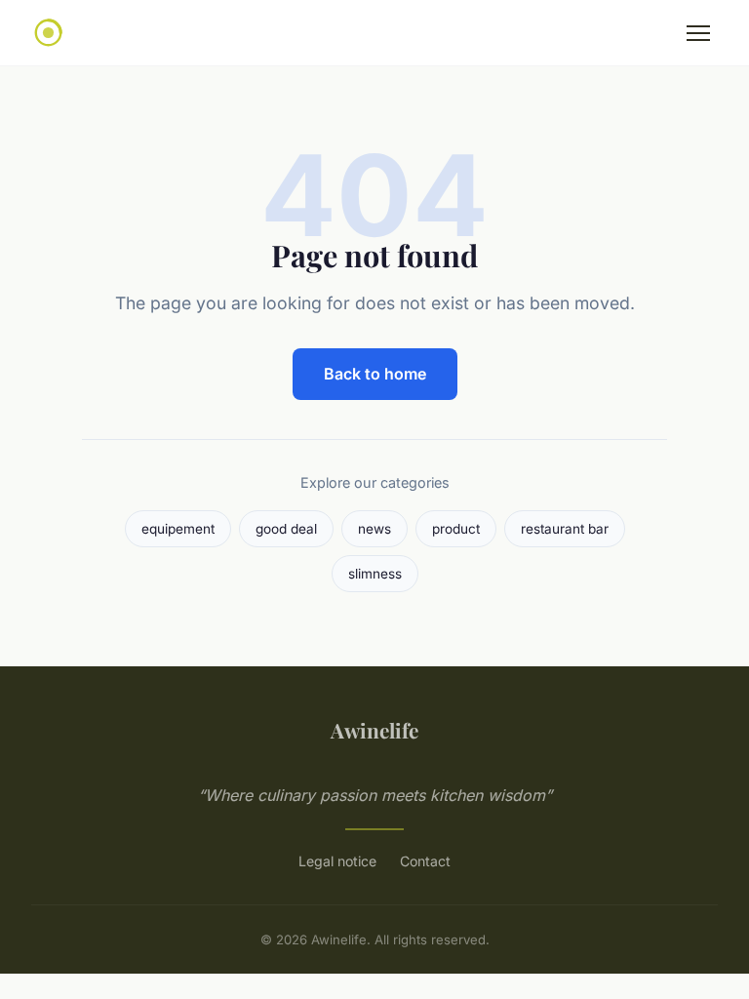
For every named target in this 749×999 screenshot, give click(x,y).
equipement (178, 529)
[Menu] (698, 33)
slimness (375, 573)
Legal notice (337, 861)
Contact (425, 861)
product (456, 529)
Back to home (375, 373)
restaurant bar (565, 529)
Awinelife (374, 729)
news (374, 529)
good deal (286, 529)
